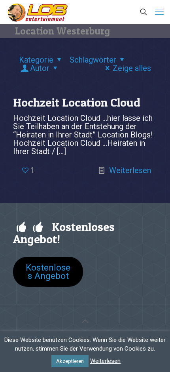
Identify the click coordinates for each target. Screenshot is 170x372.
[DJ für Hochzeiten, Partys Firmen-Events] (37, 12)
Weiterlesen (130, 170)
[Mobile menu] (159, 12)
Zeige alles (132, 68)
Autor (39, 68)
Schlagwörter (93, 60)
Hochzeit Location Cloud (76, 102)
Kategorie (36, 60)
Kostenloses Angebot (48, 271)
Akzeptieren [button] (70, 361)
